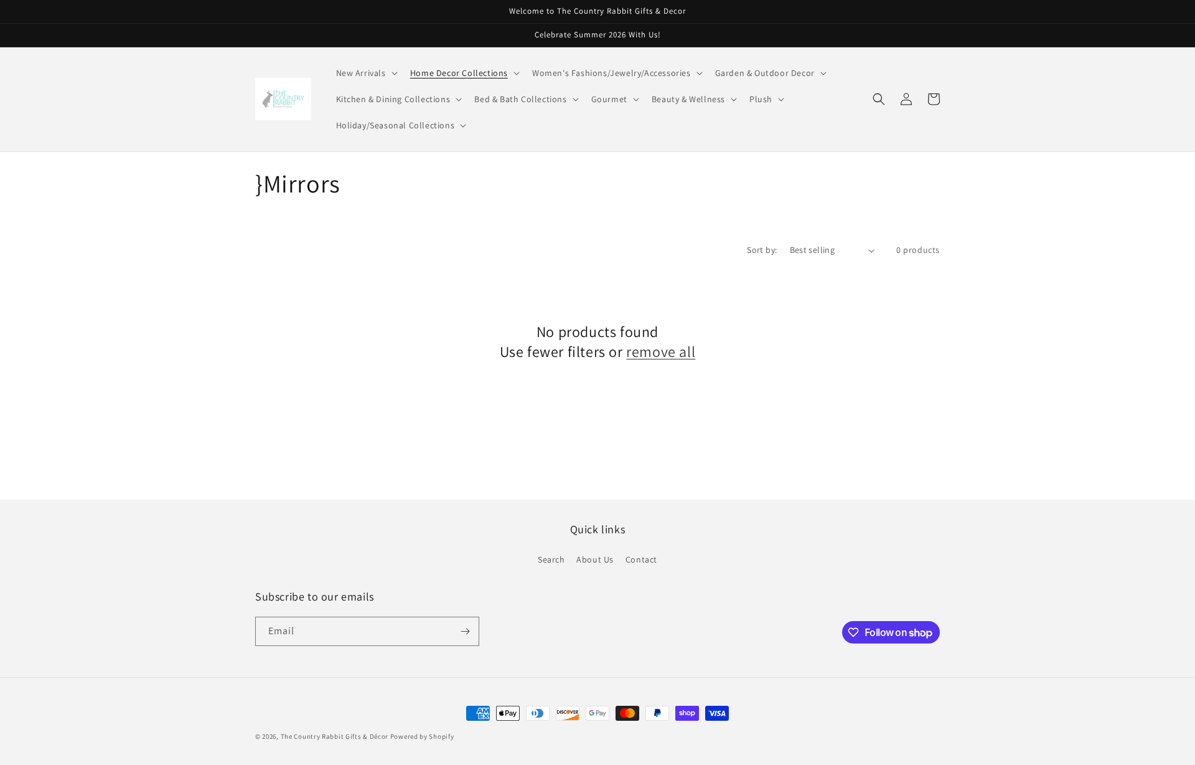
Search (551, 559)
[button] (366, 73)
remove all (660, 351)
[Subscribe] (465, 631)
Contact (641, 559)
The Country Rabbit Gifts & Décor (335, 736)
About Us (595, 559)
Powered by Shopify (422, 736)
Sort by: (762, 249)
